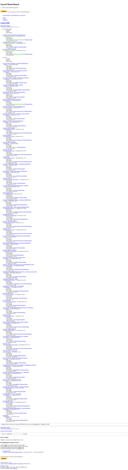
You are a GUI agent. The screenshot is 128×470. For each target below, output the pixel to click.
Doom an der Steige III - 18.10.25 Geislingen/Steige (14, 92)
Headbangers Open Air (8, 214)
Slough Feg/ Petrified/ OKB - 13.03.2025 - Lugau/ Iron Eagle (16, 113)
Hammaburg (7, 323)
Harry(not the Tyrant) (18, 111)
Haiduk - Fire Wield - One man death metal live (13, 120)
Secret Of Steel (17, 326)
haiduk (6, 122)
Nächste (3, 424)
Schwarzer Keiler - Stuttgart (9, 128)
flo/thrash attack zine (9, 208)
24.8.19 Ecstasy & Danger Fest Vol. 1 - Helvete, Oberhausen (16, 386)
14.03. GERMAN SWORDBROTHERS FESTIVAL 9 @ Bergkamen (18, 307)
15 (5, 251)
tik (11, 193)
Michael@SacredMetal (10, 36)
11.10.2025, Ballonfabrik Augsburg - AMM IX (13, 85)
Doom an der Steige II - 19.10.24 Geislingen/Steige (14, 106)
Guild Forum (20, 463)
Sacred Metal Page (15, 15)
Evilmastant (16, 219)
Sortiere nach (29, 424)
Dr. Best (16, 68)
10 (6, 215)
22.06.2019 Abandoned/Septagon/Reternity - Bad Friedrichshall (16, 408)
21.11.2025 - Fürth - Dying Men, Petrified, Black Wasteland (15, 77)
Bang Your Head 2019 (8, 401)
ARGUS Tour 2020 (7, 178)
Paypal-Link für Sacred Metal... (9, 49)
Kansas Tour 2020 (7, 314)
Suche (4, 18)
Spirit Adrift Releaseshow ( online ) (10, 278)
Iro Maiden (7, 287)
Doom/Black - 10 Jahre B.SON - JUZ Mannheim (13, 286)
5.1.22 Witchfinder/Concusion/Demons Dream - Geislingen (15, 185)
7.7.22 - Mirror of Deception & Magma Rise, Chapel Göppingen (16, 235)
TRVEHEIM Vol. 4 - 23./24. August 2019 (12, 393)
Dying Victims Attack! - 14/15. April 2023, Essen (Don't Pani (16, 207)
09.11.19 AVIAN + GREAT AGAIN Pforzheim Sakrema (15, 358)
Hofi (8, 93)
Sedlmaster (16, 204)
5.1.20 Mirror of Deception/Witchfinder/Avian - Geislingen (15, 336)
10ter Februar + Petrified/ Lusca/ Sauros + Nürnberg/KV (15, 171)
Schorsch (12, 294)
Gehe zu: (3, 433)
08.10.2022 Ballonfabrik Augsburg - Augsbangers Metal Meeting (17, 199)
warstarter (7, 71)
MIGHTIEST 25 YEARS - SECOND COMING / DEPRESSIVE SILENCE (19, 365)
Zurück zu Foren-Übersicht (6, 431)
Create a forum (4, 463)
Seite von (9, 26)
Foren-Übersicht (6, 15)
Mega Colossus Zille (7, 149)
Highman (7, 143)
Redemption (5, 415)
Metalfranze (16, 420)
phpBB (7, 467)
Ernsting (7, 258)
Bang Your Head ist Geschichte (9, 142)
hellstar (15, 305)
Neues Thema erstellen (5, 25)
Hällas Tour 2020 (7, 228)
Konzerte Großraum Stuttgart (9, 329)
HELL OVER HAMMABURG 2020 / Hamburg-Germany (15, 322)
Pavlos (15, 147)
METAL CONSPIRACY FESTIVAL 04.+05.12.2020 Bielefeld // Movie (18, 264)
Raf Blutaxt (13, 251)
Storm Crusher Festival (8, 192)
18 (7, 193)
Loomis (6, 359)
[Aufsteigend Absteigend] (45, 424)
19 (8, 193)
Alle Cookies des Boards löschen (15, 452)
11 (8, 215)
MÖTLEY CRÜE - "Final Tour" (10, 350)
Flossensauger (14, 215)
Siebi (6, 64)
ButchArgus (7, 100)
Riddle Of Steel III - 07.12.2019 (10, 250)
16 (7, 251)
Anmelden (5, 20)
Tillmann (16, 46)
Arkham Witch (6, 156)
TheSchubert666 (17, 89)
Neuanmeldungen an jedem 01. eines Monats (12, 42)
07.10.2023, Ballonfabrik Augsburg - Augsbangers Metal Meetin (16, 164)
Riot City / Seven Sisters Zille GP (10, 221)
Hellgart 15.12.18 (7, 343)
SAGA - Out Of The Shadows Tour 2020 (12, 379)
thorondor (16, 197)
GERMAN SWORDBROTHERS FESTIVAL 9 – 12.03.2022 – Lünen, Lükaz (20, 271)
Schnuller (7, 409)
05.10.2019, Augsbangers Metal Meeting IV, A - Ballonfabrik (16, 372)
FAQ (4, 17)
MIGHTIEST (8, 366)
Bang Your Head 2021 (8, 293)
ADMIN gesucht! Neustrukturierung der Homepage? (14, 35)
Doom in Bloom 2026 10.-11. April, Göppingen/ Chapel (15, 70)
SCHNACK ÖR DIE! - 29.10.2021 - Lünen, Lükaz (14, 257)
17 (5, 193)
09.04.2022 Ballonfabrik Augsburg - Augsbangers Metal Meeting (17, 243)
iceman (9, 352)
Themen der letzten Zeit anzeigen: (12, 424)
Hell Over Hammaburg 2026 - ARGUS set (12, 99)
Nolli (15, 319)
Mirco (15, 183)
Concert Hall (22, 15)
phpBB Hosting (12, 463)
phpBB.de (15, 468)
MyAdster (3, 465)
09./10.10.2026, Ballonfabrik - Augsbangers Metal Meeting (15, 63)
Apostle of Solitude (7, 135)
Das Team (5, 452)
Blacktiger (16, 298)
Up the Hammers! (7, 300)
